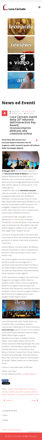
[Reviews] (21, 44)
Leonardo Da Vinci (10, 411)
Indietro (9, 400)
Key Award (15, 219)
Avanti (34, 400)
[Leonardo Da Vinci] (21, 26)
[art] (21, 80)
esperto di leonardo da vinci (18, 389)
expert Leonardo (8, 394)
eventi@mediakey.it (29, 374)
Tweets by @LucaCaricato (11, 430)
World (5, 420)
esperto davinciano (16, 392)
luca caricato (20, 394)
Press (5, 415)
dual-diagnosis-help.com (34, 431)
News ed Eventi (30, 111)
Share (5, 381)
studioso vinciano (32, 394)
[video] (21, 62)
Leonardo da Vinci (31, 392)
